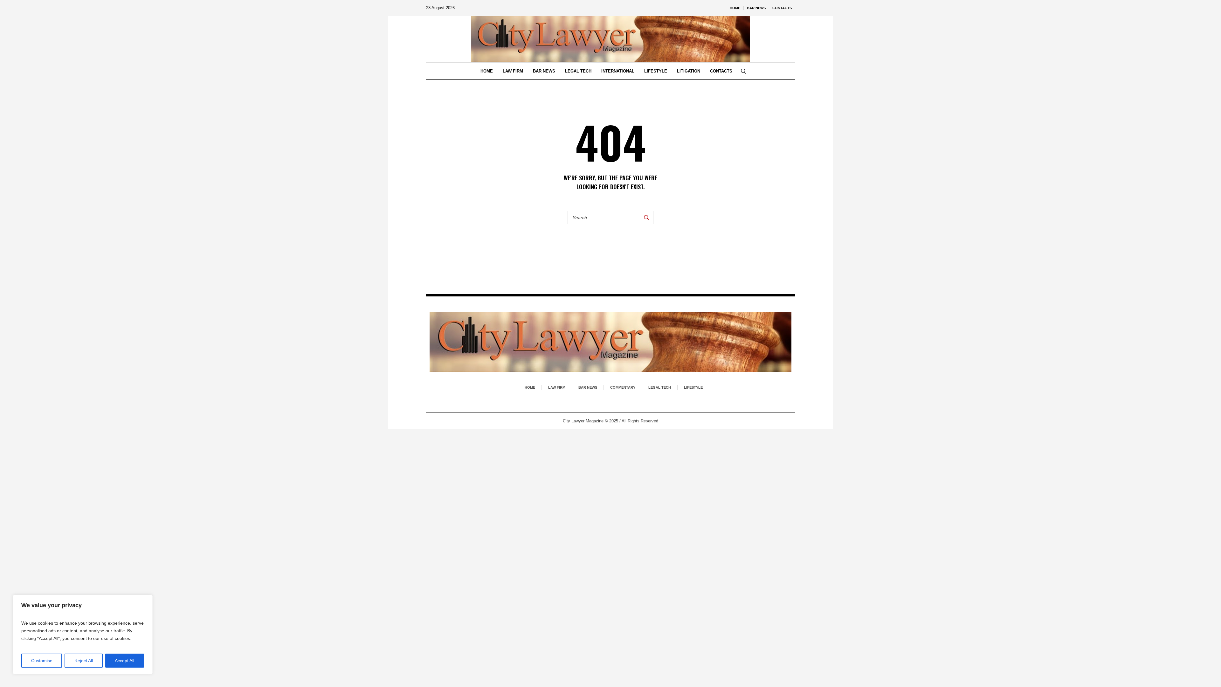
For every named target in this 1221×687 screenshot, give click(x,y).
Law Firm (556, 387)
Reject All (83, 660)
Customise (41, 660)
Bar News (587, 387)
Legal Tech (659, 387)
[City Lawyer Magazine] (610, 342)
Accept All (124, 660)
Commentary (622, 387)
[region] (83, 634)
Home (530, 387)
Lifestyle (693, 387)
